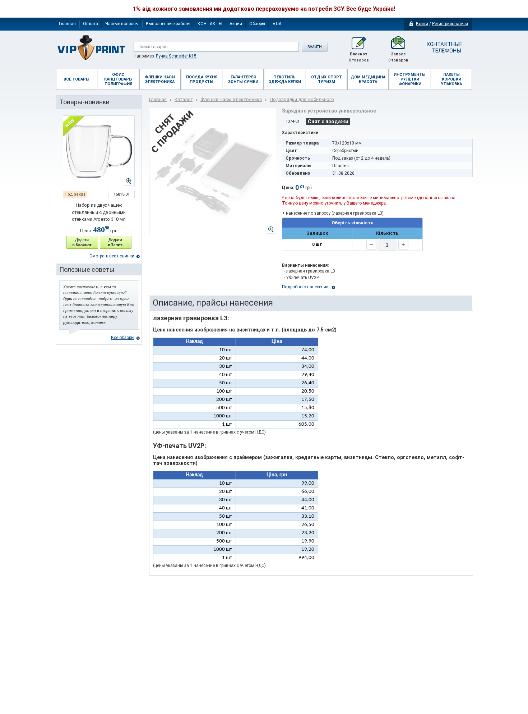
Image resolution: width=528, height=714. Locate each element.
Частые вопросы (122, 23)
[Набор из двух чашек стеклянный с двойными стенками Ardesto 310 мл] (99, 151)
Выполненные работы (168, 23)
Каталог (184, 99)
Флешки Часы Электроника (231, 99)
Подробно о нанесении (305, 286)
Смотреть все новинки (111, 255)
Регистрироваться (450, 23)
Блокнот (359, 57)
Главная (67, 23)
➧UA (277, 23)
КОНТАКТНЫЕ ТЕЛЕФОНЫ (443, 47)
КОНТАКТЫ (210, 23)
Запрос (398, 57)
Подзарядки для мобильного (302, 99)
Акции (236, 23)
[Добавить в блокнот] (82, 242)
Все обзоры (122, 337)
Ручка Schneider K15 (176, 56)
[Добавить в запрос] (115, 242)
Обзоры (257, 23)
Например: (165, 56)
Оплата (90, 23)
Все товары (76, 79)
